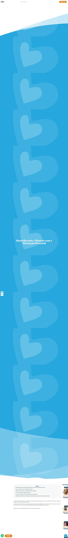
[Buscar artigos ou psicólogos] (65, 535)
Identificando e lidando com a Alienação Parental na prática (25, 490)
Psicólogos (23, 1)
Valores (34, 1)
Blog (42, 1)
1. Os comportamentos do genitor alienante (23, 492)
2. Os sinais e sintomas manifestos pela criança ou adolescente (26, 494)
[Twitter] (2, 294)
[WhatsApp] (2, 535)
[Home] (2, 2)
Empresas (29, 1)
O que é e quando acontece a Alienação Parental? (24, 489)
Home (18, 1)
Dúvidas (38, 1)
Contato (45, 1)
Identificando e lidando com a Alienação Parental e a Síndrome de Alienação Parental (30, 487)
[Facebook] (2, 292)
